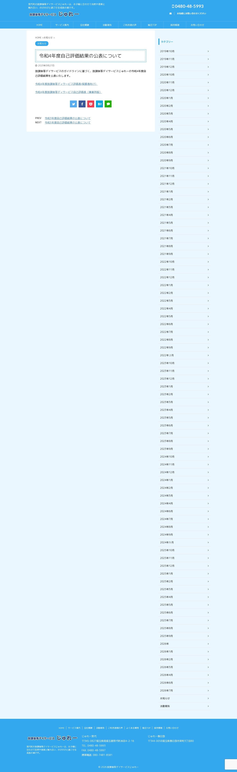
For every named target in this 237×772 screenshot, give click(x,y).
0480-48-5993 (189, 6)
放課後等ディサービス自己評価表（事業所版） (74, 92)
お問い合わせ (197, 25)
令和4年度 (41, 92)
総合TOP (152, 25)
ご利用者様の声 (115, 727)
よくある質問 (132, 727)
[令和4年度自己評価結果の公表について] (99, 103)
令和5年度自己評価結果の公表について (68, 122)
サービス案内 (62, 25)
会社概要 (84, 25)
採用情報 (174, 25)
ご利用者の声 (130, 25)
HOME (39, 25)
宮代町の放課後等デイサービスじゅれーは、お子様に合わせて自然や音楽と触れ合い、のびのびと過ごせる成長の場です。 (52, 749)
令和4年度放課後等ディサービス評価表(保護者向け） (66, 84)
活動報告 (107, 25)
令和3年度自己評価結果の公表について (68, 118)
